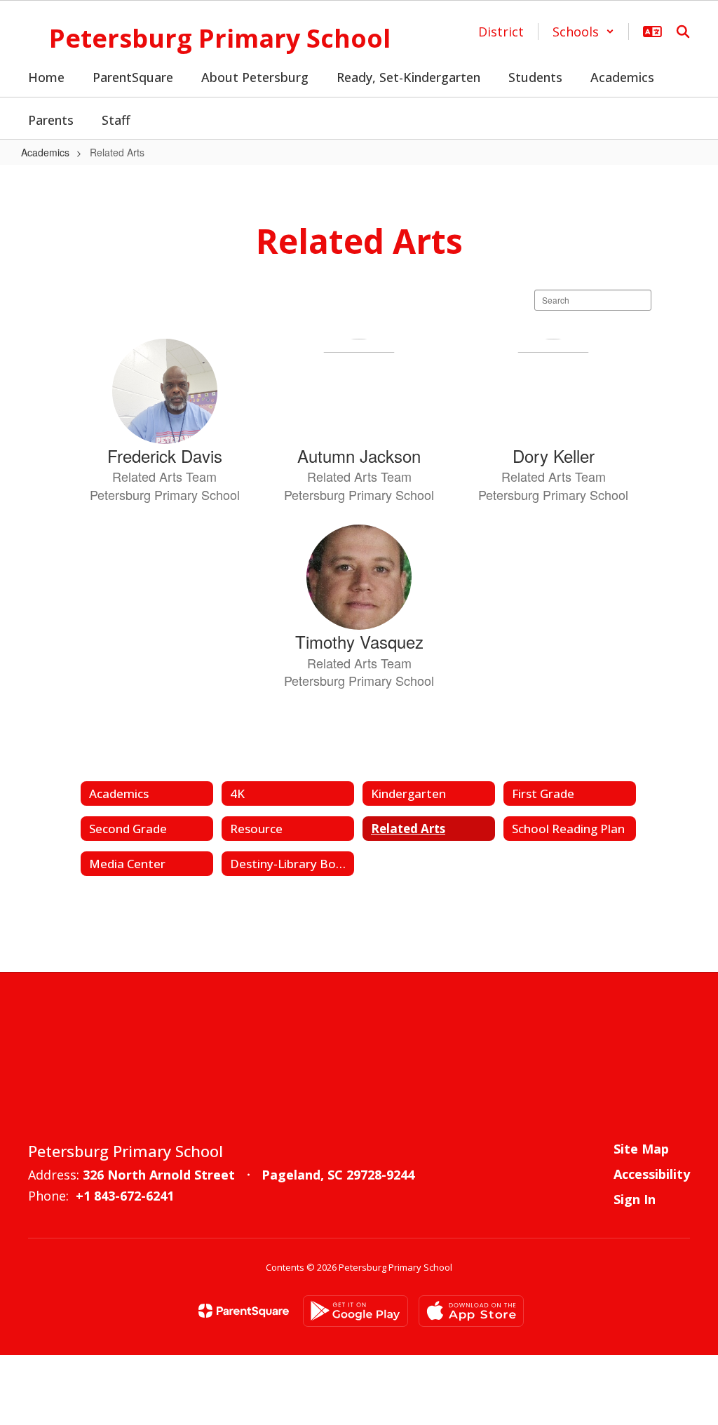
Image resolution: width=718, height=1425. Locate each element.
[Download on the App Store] (471, 1311)
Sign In (635, 1199)
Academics (45, 152)
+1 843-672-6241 (125, 1195)
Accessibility (652, 1174)
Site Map (641, 1148)
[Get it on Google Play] (355, 1311)
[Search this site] (683, 32)
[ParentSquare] (243, 1310)
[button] (583, 31)
